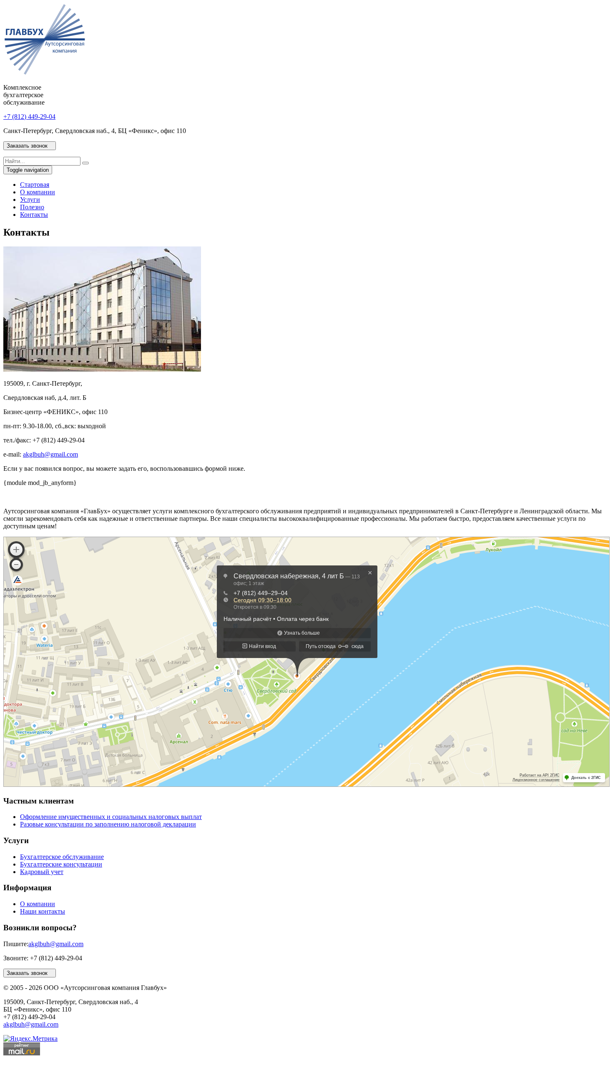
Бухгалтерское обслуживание (62, 856)
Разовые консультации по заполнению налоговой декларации (108, 824)
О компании (37, 192)
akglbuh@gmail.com (50, 454)
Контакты (34, 214)
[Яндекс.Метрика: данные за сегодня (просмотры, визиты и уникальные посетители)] (30, 1038)
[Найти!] (85, 163)
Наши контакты (42, 911)
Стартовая (34, 184)
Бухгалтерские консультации (61, 864)
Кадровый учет (41, 871)
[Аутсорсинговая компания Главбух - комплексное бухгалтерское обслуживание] (44, 73)
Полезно (32, 207)
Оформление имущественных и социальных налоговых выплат (111, 816)
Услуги (30, 199)
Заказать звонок (30, 146)
